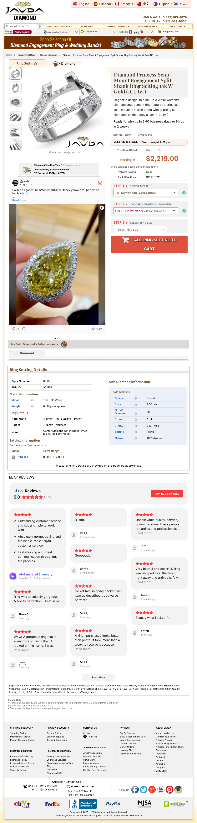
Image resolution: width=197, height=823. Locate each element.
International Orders (20, 760)
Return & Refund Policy (21, 779)
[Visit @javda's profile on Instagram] (15, 183)
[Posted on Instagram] (100, 183)
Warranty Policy (18, 793)
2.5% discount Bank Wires (133, 760)
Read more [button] (19, 200)
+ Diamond (66, 63)
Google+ (160, 790)
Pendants (87, 26)
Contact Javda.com (166, 760)
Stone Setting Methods (95, 790)
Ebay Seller (161, 794)
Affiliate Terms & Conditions (170, 770)
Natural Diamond (116, 26)
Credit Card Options (130, 763)
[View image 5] (15, 130)
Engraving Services (56, 783)
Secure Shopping (55, 760)
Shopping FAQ (54, 796)
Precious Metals (91, 786)
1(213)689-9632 (48, 813)
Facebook (161, 773)
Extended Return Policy (22, 786)
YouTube (160, 787)
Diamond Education (93, 779)
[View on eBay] (74, 558)
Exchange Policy (18, 783)
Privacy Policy (54, 756)
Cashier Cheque (128, 767)
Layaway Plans (127, 773)
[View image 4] (15, 116)
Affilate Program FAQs (167, 767)
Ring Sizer (52, 793)
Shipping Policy (18, 756)
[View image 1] (15, 73)
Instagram (161, 777)
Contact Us (88, 756)
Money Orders (127, 770)
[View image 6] (15, 145)
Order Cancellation (19, 790)
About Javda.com (165, 756)
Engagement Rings (57, 26)
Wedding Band (146, 26)
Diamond (27, 377)
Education (176, 26)
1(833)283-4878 (175, 17)
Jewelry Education (92, 776)
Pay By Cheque (127, 756)
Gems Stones (90, 783)
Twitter (159, 784)
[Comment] (22, 329)
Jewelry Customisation (58, 779)
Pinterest (160, 780)
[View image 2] (15, 87)
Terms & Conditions (57, 763)
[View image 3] (15, 102)
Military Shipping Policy (22, 763)
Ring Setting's (27, 63)
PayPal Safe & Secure (130, 777)
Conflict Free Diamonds (95, 793)
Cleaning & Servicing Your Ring (60, 788)
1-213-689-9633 (175, 21)
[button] (81, 4)
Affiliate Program (164, 763)
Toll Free (92, 760)
